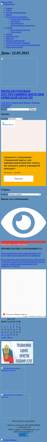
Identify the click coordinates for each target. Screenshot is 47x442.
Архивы (4, 119)
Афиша (9, 15)
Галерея (9, 28)
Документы (15, 21)
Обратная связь (12, 36)
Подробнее (5, 107)
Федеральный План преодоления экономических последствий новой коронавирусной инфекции (21, 254)
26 (2, 335)
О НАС (9, 10)
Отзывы (9, 34)
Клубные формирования (16, 13)
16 (14, 330)
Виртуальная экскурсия (20, 30)
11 (20, 327)
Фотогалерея (16, 32)
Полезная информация (15, 41)
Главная (9, 8)
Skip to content (6, 2)
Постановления (17, 23)
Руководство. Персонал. (20, 19)
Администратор (16, 103)
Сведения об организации (16, 17)
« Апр (3, 337)
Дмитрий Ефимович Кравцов (18, 43)
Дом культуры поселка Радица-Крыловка (23, 45)
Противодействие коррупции (23, 25)
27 (5, 335)
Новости (27, 103)
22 (11, 332)
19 (2, 332)
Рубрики (4, 194)
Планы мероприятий (14, 47)
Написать (18, 179)
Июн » (10, 337)
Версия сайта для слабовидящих (14, 244)
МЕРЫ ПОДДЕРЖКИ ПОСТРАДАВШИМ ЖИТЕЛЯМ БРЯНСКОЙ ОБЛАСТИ (22, 94)
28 (8, 335)
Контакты (10, 38)
